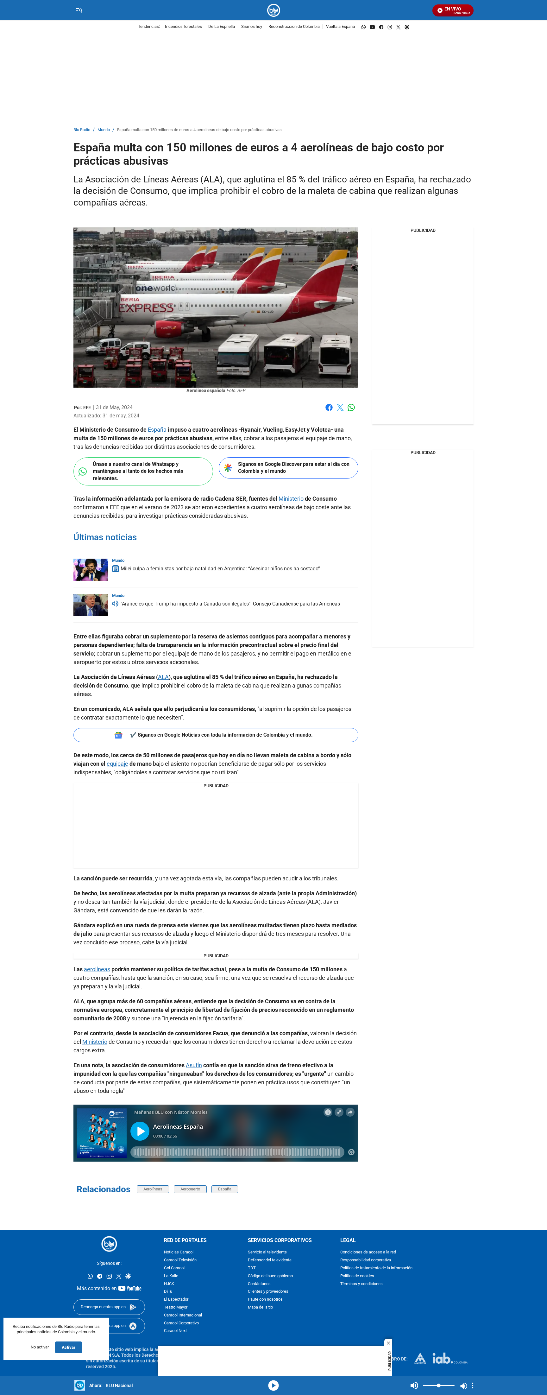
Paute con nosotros (265, 1299)
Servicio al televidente (267, 1253)
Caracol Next (175, 1331)
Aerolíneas (152, 1189)
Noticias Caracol (178, 1253)
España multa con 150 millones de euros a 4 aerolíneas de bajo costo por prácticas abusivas (199, 130)
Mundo (103, 130)
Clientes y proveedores (268, 1292)
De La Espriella (221, 26)
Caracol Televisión (180, 1260)
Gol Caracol (174, 1268)
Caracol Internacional (183, 1315)
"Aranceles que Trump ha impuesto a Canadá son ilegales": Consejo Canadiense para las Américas (230, 604)
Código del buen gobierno (270, 1276)
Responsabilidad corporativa (365, 1260)
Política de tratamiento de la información (376, 1268)
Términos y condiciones (361, 1284)
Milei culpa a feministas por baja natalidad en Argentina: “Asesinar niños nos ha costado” (220, 569)
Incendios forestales (183, 26)
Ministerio (291, 498)
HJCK (169, 1284)
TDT (252, 1268)
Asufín (194, 1065)
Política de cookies (357, 1276)
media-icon (273, 1385)
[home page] (273, 10)
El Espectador (176, 1299)
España (157, 429)
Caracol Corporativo (181, 1323)
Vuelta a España (340, 26)
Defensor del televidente (270, 1260)
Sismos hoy (251, 26)
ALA (163, 677)
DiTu (168, 1292)
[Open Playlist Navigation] (473, 1385)
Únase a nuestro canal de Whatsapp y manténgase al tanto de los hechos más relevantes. (138, 471)
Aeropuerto (190, 1189)
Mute (414, 1385)
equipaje (117, 763)
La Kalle (171, 1276)
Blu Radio (81, 130)
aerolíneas (97, 969)
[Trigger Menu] (79, 10)
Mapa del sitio (260, 1307)
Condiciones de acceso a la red (368, 1253)
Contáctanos (259, 1284)
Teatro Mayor (175, 1307)
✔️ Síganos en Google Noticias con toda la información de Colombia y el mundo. (221, 735)
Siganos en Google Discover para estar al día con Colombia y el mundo (293, 467)
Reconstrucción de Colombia (294, 26)
